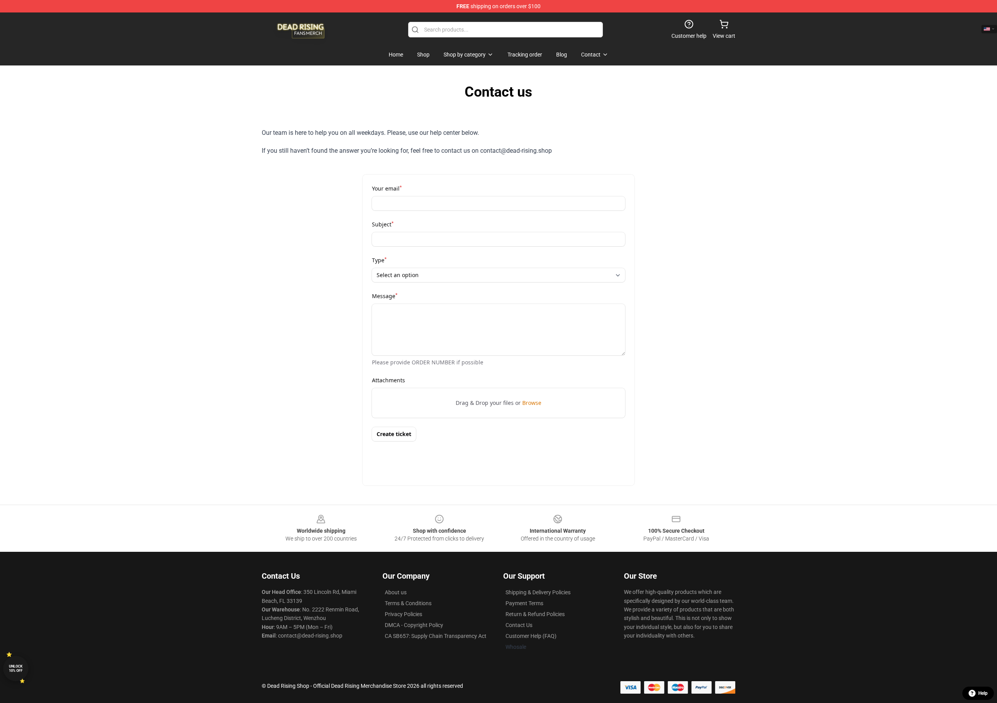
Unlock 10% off (16, 668)
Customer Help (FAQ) (531, 636)
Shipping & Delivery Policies (538, 592)
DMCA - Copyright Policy (414, 625)
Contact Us (519, 625)
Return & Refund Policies (535, 614)
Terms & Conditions (408, 603)
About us (396, 592)
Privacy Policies (403, 614)
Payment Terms (524, 603)
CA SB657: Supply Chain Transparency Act (435, 636)
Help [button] (983, 693)
